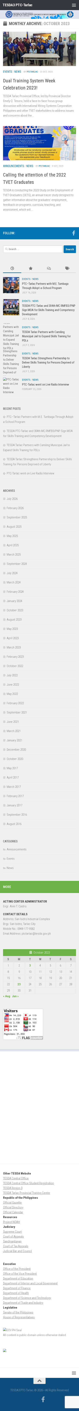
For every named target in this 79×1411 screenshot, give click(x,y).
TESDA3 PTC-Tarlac (17, 5)
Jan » (15, 996)
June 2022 (13, 684)
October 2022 (15, 666)
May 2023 (12, 629)
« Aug (6, 996)
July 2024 (12, 573)
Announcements (13, 166)
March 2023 (14, 647)
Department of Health (16, 1293)
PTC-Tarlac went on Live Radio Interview (45, 384)
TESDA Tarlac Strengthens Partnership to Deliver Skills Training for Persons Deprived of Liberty (48, 362)
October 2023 (15, 610)
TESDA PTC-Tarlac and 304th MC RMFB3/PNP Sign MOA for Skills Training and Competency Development (48, 310)
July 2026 (12, 499)
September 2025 (17, 517)
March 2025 (14, 554)
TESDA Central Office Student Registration (28, 1183)
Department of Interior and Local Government (30, 1283)
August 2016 (14, 824)
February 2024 (15, 592)
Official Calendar (13, 1212)
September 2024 (17, 564)
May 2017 (12, 768)
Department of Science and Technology (27, 1298)
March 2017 (14, 787)
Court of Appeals (13, 1236)
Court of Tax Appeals (15, 1246)
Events (7, 71)
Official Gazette (12, 1202)
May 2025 (12, 536)
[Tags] (67, 268)
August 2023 (14, 619)
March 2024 (14, 582)
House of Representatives (19, 1317)
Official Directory (13, 1207)
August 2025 (14, 526)
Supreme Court (12, 1231)
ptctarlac (32, 71)
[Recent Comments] (49, 268)
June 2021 (13, 722)
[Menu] (74, 5)
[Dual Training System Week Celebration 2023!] (39, 49)
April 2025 (13, 545)
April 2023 (13, 638)
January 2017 (14, 805)
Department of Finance (17, 1288)
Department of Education (18, 1278)
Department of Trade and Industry (23, 1303)
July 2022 (12, 675)
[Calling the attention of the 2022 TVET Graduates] (39, 143)
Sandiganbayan (12, 1241)
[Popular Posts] (30, 268)
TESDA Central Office (16, 1178)
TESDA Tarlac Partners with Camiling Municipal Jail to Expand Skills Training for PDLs (46, 336)
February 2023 (15, 657)
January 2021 (14, 740)
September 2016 (17, 814)
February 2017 (15, 796)
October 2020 (15, 759)
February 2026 (15, 508)
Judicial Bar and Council (17, 1251)
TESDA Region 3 (12, 1188)
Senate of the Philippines (18, 1312)
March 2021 (14, 731)
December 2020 (16, 749)
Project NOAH (11, 1222)
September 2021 (17, 712)
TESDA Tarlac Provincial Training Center (26, 1193)
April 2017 (13, 777)
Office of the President (17, 1269)
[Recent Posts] (12, 268)
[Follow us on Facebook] (73, 233)
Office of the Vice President (20, 1273)
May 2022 (12, 694)
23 (19, 984)
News (17, 71)
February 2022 (15, 703)
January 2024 (14, 601)
